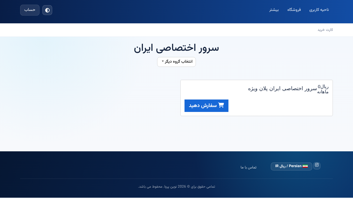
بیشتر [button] (274, 10)
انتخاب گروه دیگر (178, 62)
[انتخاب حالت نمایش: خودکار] (47, 10)
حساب (29, 10)
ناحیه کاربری (319, 10)
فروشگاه (294, 10)
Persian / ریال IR (289, 166)
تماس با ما (248, 167)
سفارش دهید (203, 106)
